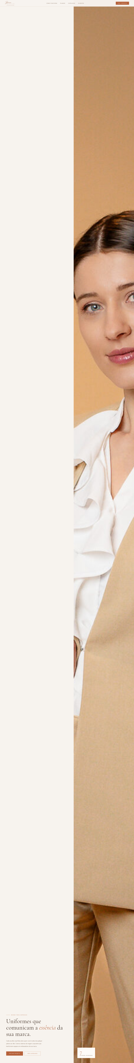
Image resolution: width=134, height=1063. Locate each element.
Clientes (81, 3)
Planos (62, 3)
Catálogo (71, 3)
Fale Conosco (122, 3)
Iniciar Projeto (14, 1053)
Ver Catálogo (33, 1053)
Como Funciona (51, 3)
